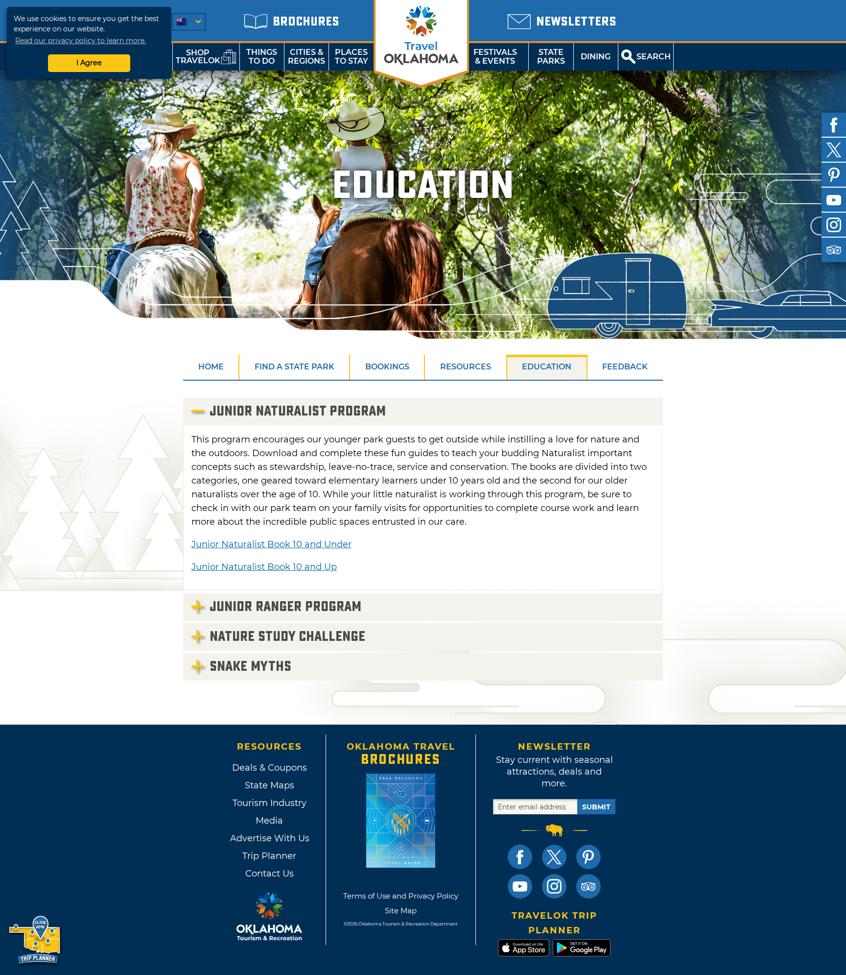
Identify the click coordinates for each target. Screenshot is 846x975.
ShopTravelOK (198, 56)
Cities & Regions (306, 57)
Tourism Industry (269, 803)
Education (546, 366)
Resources (465, 366)
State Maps (269, 785)
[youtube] (834, 200)
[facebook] (834, 125)
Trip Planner (269, 856)
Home (211, 366)
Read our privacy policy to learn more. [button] (80, 40)
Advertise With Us (269, 838)
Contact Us (269, 873)
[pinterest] (834, 175)
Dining (596, 56)
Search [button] (653, 56)
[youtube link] (520, 886)
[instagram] (834, 225)
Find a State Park (294, 366)
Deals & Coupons (269, 767)
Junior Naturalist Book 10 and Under (271, 544)
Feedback (625, 366)
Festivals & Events (495, 57)
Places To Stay (351, 57)
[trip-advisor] (834, 250)
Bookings (387, 366)
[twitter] (834, 150)
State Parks (551, 57)
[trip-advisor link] (588, 886)
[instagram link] (554, 886)
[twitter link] (554, 857)
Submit (596, 807)
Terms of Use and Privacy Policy (400, 896)
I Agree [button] (89, 62)
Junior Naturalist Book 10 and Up (264, 566)
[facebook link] (520, 857)
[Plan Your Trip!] (35, 940)
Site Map (401, 910)
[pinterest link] (588, 857)
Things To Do (261, 57)
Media (269, 820)
